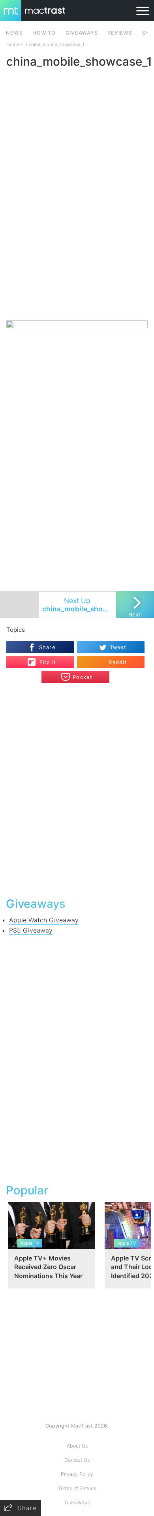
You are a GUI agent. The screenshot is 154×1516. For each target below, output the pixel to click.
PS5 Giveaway (31, 930)
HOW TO (43, 33)
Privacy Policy (77, 1474)
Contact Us (77, 1460)
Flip (44, 659)
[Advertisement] (77, 238)
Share (47, 647)
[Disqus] (77, 789)
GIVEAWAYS (82, 33)
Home (12, 44)
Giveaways (77, 1502)
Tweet (118, 647)
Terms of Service (77, 1488)
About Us (77, 1446)
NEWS (14, 33)
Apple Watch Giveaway (44, 920)
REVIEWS (119, 33)
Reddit (118, 662)
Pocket (82, 677)
